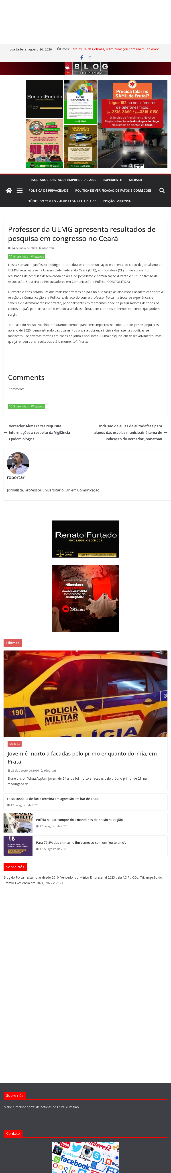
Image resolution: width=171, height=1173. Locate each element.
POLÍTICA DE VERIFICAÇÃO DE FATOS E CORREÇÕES (113, 190)
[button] (44, 99)
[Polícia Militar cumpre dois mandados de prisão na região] (18, 823)
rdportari (48, 248)
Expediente (112, 180)
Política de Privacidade (48, 190)
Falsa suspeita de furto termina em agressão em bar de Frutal (53, 799)
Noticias (14, 743)
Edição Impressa (117, 201)
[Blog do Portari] (9, 190)
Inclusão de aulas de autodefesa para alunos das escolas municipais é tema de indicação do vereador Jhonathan (128, 432)
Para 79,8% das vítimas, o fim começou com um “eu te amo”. (115, 49)
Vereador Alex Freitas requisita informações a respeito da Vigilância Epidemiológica (39, 432)
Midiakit (135, 180)
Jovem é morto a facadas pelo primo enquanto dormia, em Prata (82, 757)
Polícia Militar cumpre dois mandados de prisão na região (79, 820)
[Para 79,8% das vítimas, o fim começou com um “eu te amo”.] (18, 846)
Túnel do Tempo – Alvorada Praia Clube (62, 201)
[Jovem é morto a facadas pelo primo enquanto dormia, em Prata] (85, 694)
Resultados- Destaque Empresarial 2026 (62, 180)
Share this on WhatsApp (28, 256)
